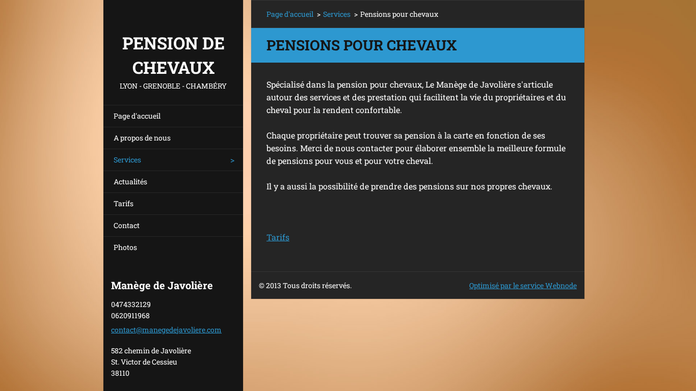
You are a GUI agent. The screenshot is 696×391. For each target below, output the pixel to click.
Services (127, 159)
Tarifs (123, 203)
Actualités (130, 181)
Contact (127, 225)
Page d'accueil (137, 116)
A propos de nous (142, 138)
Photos (125, 247)
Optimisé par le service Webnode (523, 285)
